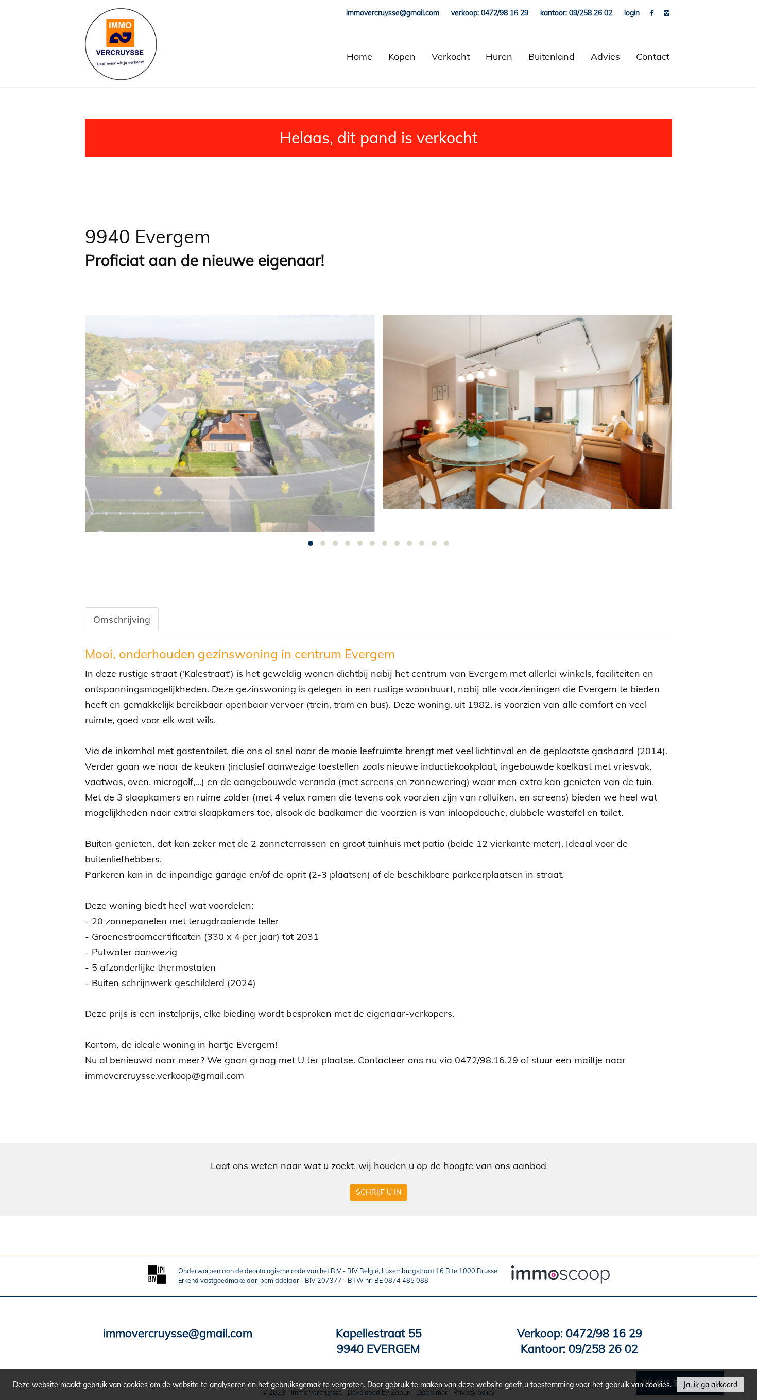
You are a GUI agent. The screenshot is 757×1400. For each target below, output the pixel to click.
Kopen (402, 56)
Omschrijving (121, 619)
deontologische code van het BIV (293, 1270)
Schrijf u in (378, 1192)
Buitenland (551, 56)
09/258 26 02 (603, 1348)
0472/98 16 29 (604, 1333)
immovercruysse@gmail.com (177, 1333)
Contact (652, 56)
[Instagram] (666, 13)
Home (359, 56)
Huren (499, 56)
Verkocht (451, 56)
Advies (605, 56)
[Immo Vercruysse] (121, 56)
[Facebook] (653, 13)
